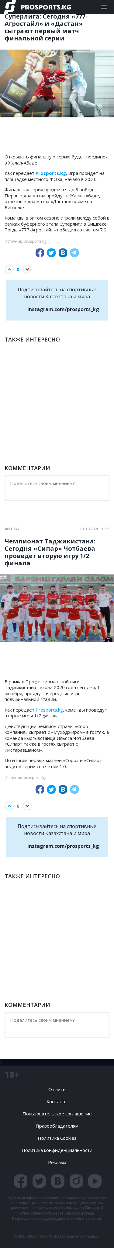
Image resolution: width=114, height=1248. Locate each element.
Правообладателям (57, 1126)
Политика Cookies (57, 1138)
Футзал (13, 529)
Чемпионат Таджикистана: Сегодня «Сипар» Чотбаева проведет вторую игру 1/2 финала (50, 552)
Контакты (57, 1101)
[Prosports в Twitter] (39, 1181)
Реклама (57, 1162)
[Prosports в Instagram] (76, 1181)
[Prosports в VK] (57, 1181)
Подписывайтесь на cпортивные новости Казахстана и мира (58, 299)
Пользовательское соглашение (57, 1114)
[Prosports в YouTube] (95, 1181)
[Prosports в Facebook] (20, 1181)
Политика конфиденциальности (57, 1150)
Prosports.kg (49, 710)
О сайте (57, 1089)
